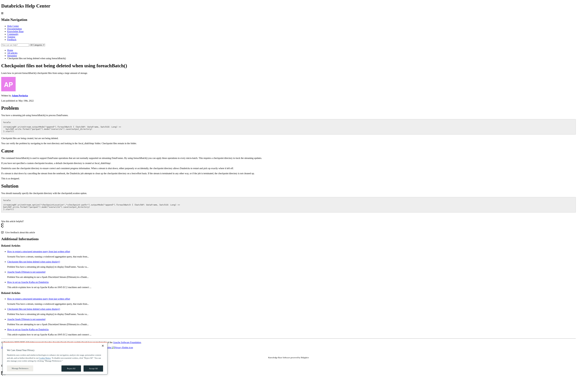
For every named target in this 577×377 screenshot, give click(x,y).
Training (11, 37)
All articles (12, 53)
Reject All (71, 368)
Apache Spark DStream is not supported (26, 272)
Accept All (93, 368)
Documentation (14, 28)
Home (10, 50)
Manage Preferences (20, 368)
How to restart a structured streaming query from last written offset (38, 251)
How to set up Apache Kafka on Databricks (28, 282)
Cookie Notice (45, 358)
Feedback (11, 39)
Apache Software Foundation (127, 342)
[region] (55, 358)
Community (12, 34)
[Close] (102, 345)
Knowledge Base (15, 31)
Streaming (12, 55)
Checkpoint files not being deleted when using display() (33, 261)
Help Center (13, 26)
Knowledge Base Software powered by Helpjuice (288, 357)
